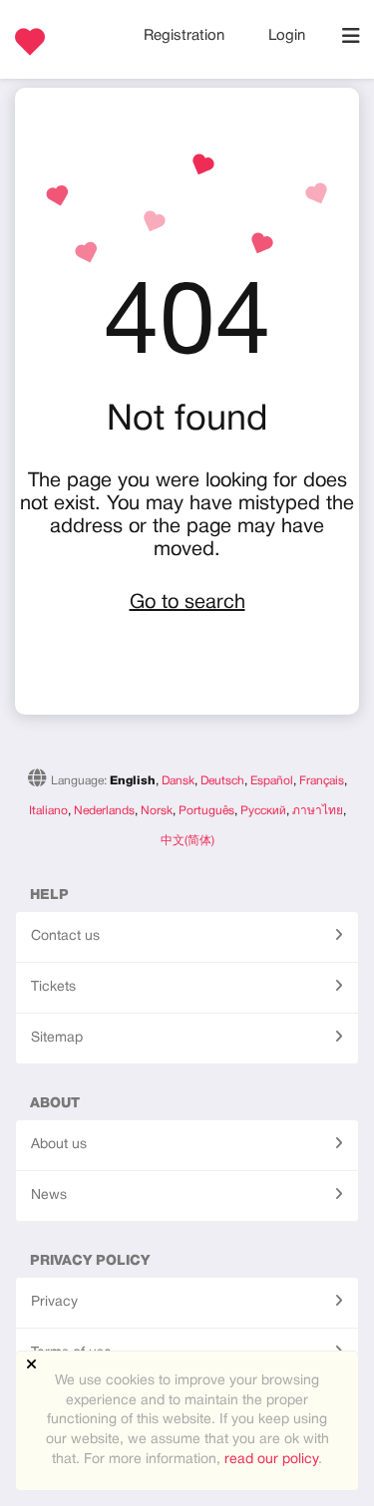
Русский (263, 810)
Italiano (48, 810)
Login (286, 36)
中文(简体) (187, 840)
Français (321, 780)
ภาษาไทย (317, 810)
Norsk (157, 810)
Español (271, 780)
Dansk (178, 780)
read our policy (271, 1459)
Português (206, 810)
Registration (186, 36)
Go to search (187, 603)
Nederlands (104, 810)
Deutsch (222, 780)
